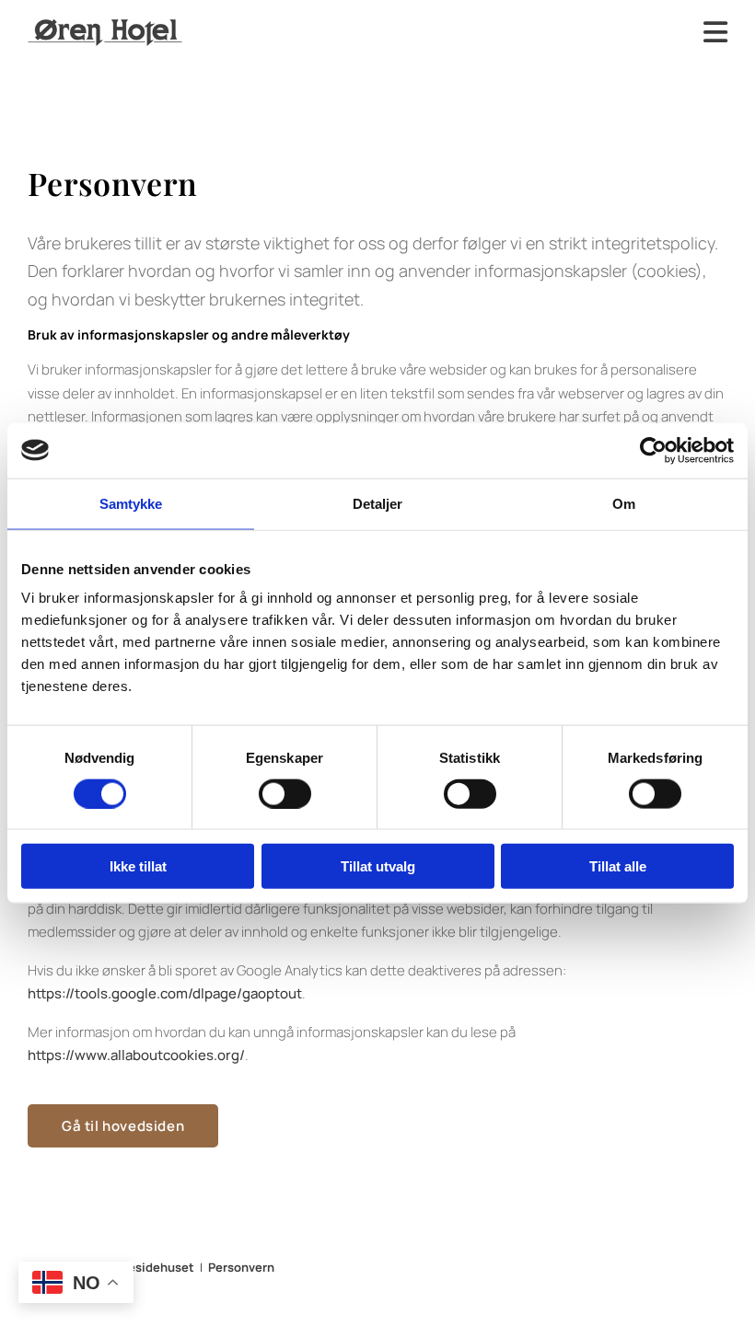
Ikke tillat (138, 866)
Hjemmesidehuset (140, 1267)
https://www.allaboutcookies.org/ (136, 1055)
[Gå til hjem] (105, 33)
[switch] (285, 793)
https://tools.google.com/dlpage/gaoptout (165, 993)
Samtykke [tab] (131, 503)
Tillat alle (617, 866)
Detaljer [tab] (378, 503)
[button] (123, 1125)
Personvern (241, 1267)
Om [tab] (623, 503)
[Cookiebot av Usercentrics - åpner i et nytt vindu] (653, 450)
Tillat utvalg (378, 866)
